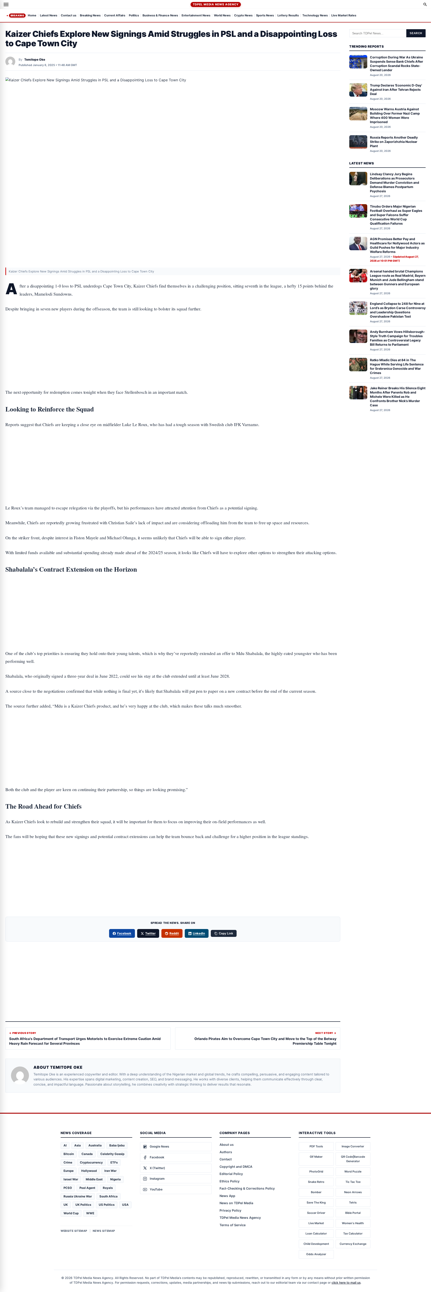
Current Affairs (114, 15)
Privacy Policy (230, 1210)
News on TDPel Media (236, 1203)
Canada (87, 1154)
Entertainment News (196, 15)
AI (65, 1145)
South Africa (108, 1196)
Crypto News (243, 15)
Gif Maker (316, 1156)
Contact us (68, 15)
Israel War (71, 1179)
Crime (68, 1162)
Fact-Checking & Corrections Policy (247, 1188)
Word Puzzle (352, 1171)
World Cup (71, 1213)
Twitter (150, 933)
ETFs (114, 1162)
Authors (226, 1152)
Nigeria (115, 1179)
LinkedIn (199, 933)
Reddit (174, 933)
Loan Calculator (316, 1233)
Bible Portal (353, 1213)
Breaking (17, 15)
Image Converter (353, 1146)
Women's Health (353, 1223)
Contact (226, 1159)
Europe (69, 1171)
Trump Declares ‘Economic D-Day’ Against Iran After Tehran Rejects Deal (396, 89)
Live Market (316, 1223)
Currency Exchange (353, 1244)
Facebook (124, 933)
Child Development (316, 1244)
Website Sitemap (74, 1230)
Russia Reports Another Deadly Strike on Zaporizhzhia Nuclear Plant (394, 141)
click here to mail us (346, 1282)
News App (227, 1196)
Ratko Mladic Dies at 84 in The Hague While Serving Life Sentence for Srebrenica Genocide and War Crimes (397, 366)
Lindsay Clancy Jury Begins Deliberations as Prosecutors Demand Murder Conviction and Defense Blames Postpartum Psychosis (394, 182)
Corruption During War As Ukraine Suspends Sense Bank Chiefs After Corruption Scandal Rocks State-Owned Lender (396, 63)
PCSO (68, 1188)
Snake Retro (316, 1182)
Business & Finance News (160, 15)
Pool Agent (87, 1188)
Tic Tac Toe (353, 1182)
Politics (134, 15)
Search (416, 33)
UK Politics (83, 1204)
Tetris (353, 1202)
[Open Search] (425, 4)
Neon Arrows (353, 1192)
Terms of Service (233, 1225)
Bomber (316, 1192)
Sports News (265, 15)
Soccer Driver (316, 1213)
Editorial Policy (231, 1174)
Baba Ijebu (117, 1145)
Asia (77, 1145)
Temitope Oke (34, 59)
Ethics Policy (230, 1181)
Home (32, 15)
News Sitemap (104, 1230)
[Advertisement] (173, 336)
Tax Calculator (353, 1233)
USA (125, 1204)
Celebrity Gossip (112, 1154)
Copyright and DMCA (236, 1166)
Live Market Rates (343, 15)
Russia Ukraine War (78, 1196)
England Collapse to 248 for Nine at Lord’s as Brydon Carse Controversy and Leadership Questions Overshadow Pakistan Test (398, 310)
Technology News (315, 15)
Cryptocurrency (91, 1162)
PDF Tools (316, 1146)
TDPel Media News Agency (215, 4)
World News (222, 15)
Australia (95, 1145)
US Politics (106, 1204)
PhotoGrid (316, 1171)
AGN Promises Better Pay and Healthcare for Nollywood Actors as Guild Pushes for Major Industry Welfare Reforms (397, 245)
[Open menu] (6, 4)
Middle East (94, 1179)
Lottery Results (288, 15)
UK (66, 1204)
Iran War (110, 1171)
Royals (108, 1188)
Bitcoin (69, 1154)
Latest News (48, 15)
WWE (90, 1213)
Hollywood (89, 1171)
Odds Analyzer (316, 1254)
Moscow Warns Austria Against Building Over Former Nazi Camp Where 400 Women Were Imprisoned (395, 115)
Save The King (316, 1202)
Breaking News (90, 15)
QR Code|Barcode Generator (353, 1159)
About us (227, 1144)
